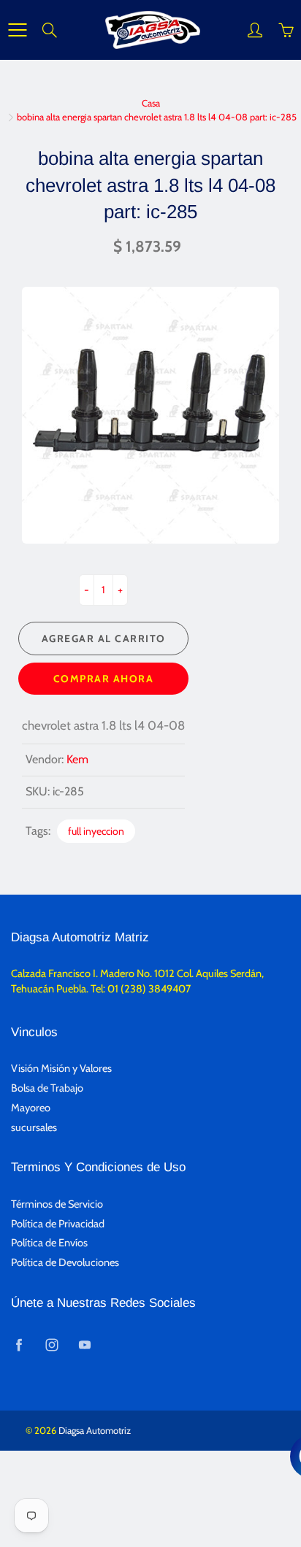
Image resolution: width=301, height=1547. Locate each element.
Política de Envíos (49, 1242)
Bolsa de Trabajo (47, 1088)
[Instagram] (51, 1344)
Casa (151, 103)
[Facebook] (18, 1344)
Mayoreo (30, 1107)
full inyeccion (96, 831)
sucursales (34, 1127)
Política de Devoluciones (65, 1262)
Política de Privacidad (57, 1223)
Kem (77, 759)
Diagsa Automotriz (94, 1430)
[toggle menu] (17, 30)
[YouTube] (84, 1344)
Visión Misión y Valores (61, 1068)
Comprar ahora (103, 678)
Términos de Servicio (57, 1204)
